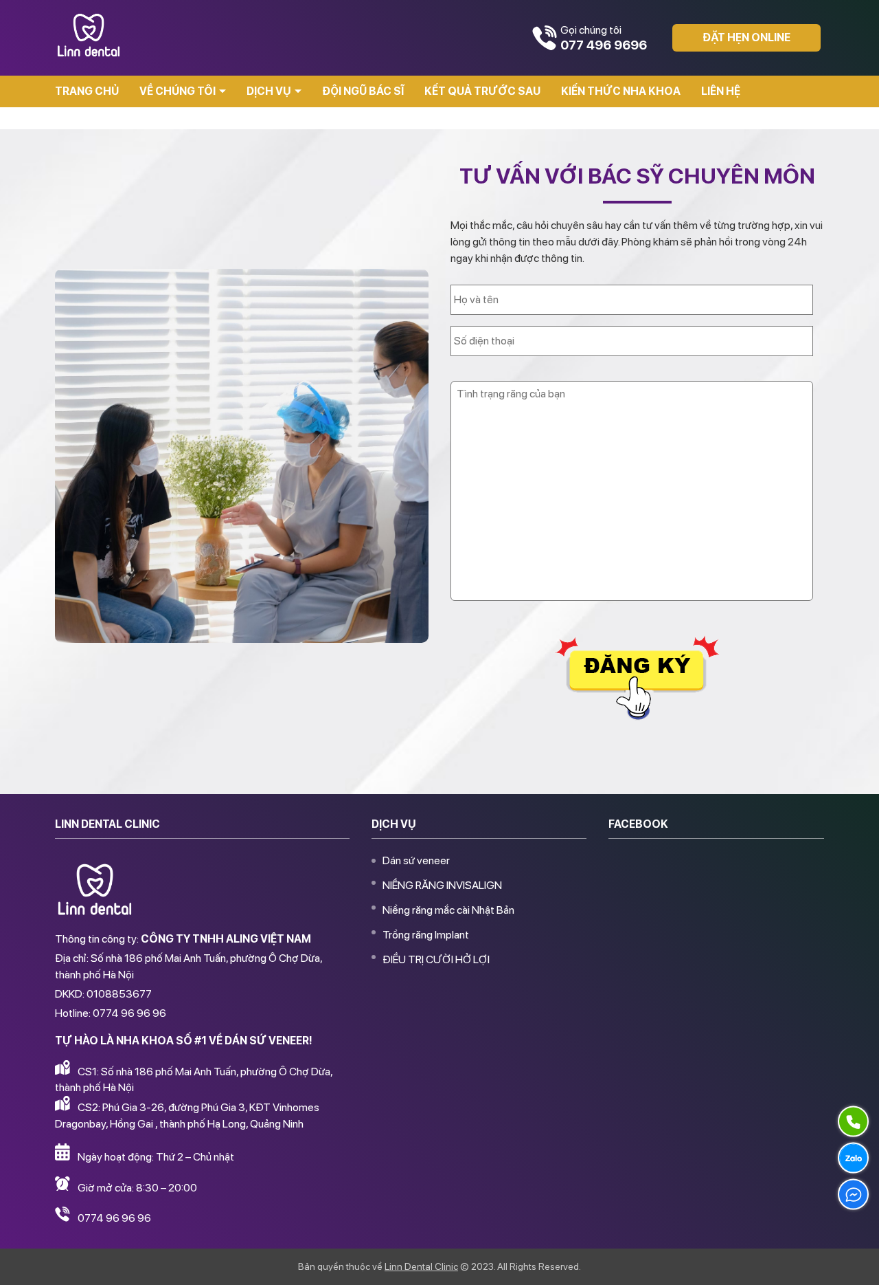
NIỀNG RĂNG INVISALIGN (442, 885)
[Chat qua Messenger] (853, 1194)
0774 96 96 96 (114, 1217)
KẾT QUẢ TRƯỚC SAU (482, 91)
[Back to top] (854, 1260)
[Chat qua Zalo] (853, 1158)
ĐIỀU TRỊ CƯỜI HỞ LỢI (436, 959)
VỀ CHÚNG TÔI (177, 91)
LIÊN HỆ (720, 91)
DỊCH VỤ (269, 91)
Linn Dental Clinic (421, 1266)
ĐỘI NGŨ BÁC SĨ (363, 91)
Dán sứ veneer (416, 860)
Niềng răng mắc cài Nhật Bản (448, 909)
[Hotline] (853, 1121)
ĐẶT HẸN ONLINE (746, 37)
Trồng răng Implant (426, 934)
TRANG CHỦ (87, 91)
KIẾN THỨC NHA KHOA (621, 91)
